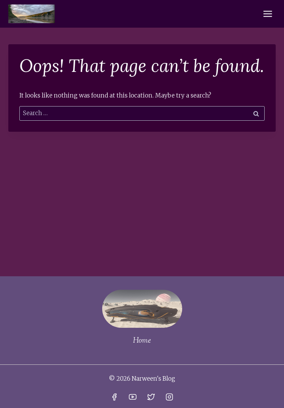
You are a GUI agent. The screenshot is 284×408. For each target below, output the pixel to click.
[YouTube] (132, 397)
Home (142, 340)
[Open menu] (267, 14)
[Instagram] (169, 397)
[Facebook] (114, 397)
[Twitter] (151, 397)
